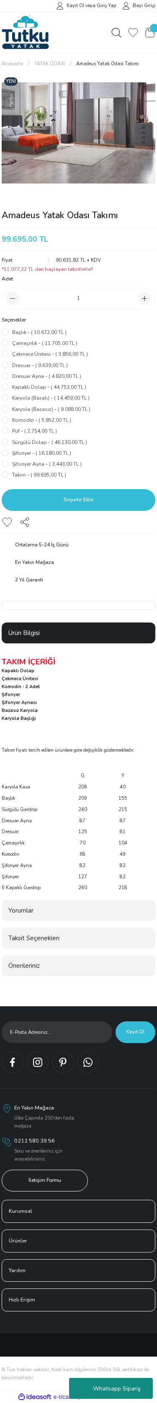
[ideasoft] (34, 1397)
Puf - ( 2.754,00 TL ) (34, 431)
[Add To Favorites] (7, 522)
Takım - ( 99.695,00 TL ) (39, 475)
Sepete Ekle (79, 499)
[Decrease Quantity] (12, 298)
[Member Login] (60, 5)
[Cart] (149, 32)
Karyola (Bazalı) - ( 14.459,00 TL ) (51, 398)
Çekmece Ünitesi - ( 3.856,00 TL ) (50, 354)
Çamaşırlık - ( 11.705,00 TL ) (44, 343)
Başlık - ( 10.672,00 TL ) (39, 332)
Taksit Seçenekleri (33, 938)
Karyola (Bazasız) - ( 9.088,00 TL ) (51, 409)
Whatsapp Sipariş (117, 1389)
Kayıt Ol (75, 6)
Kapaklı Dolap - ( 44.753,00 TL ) (49, 387)
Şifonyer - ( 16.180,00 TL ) (41, 453)
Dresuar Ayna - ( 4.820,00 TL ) (46, 376)
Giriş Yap (106, 6)
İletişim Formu (44, 1180)
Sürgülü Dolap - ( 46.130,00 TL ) (49, 442)
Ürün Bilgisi (24, 633)
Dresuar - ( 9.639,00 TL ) (40, 365)
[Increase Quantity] (144, 298)
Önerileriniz (24, 966)
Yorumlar (20, 910)
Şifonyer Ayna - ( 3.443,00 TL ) (47, 464)
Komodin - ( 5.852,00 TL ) (41, 420)
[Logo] (25, 32)
